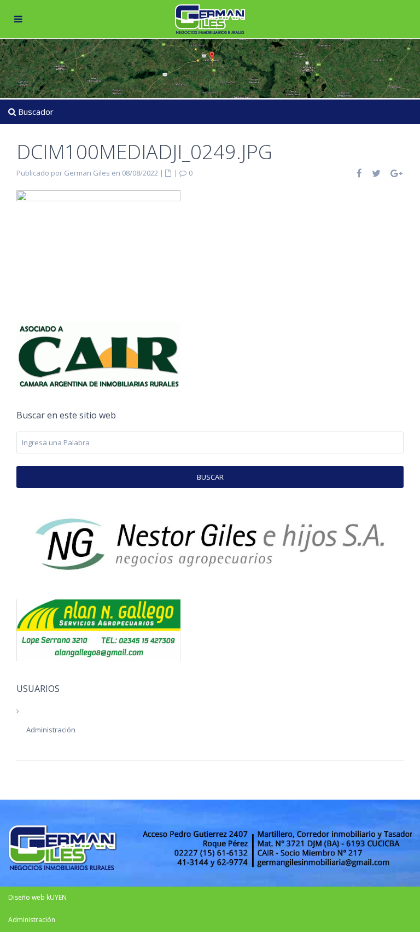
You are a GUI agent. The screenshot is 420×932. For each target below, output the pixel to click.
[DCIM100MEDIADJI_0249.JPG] (98, 236)
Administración (50, 730)
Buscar (210, 477)
